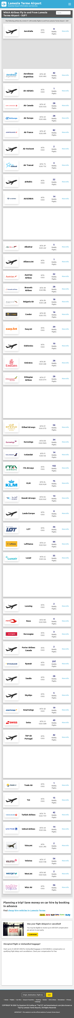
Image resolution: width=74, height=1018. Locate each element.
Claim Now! (33, 934)
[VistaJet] (11, 845)
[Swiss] (11, 722)
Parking (38, 999)
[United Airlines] (11, 829)
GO (49, 995)
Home (6, 999)
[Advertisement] (37, 53)
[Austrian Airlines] (11, 276)
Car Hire (18, 999)
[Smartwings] (11, 710)
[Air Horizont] (11, 148)
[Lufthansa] (11, 544)
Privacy (69, 999)
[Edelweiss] (11, 345)
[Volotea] (11, 860)
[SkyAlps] (11, 695)
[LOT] (11, 529)
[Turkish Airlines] (11, 814)
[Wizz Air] (11, 887)
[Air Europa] (11, 118)
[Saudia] (11, 678)
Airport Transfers (28, 999)
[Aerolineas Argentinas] (11, 75)
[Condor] (11, 314)
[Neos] (11, 621)
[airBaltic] (11, 181)
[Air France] (11, 132)
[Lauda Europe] (11, 513)
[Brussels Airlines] (11, 289)
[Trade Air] (11, 785)
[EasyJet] (11, 329)
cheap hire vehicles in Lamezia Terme (26, 910)
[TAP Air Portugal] (11, 737)
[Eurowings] (11, 442)
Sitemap (37, 1001)
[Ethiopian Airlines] (11, 378)
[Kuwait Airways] (11, 498)
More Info (65, 31)
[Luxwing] (11, 606)
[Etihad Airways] (11, 427)
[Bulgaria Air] (11, 301)
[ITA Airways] (11, 468)
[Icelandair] (11, 454)
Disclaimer (61, 999)
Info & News (52, 999)
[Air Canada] (11, 105)
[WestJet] (11, 873)
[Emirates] (11, 363)
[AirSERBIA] (11, 198)
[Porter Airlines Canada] (11, 649)
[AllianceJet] (11, 261)
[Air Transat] (11, 165)
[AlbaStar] (11, 247)
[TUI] (11, 800)
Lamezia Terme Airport (24, 4)
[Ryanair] (11, 664)
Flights (12, 999)
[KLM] (11, 483)
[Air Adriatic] (11, 90)
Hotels (45, 999)
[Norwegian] (11, 634)
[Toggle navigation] (70, 4)
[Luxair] (11, 558)
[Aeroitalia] (11, 31)
